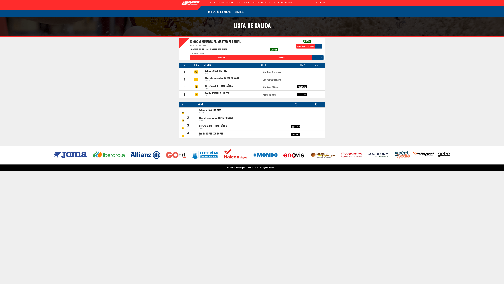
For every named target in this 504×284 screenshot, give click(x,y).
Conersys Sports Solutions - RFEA (246, 167)
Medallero (239, 11)
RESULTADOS (301, 46)
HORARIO (311, 46)
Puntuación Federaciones (219, 11)
